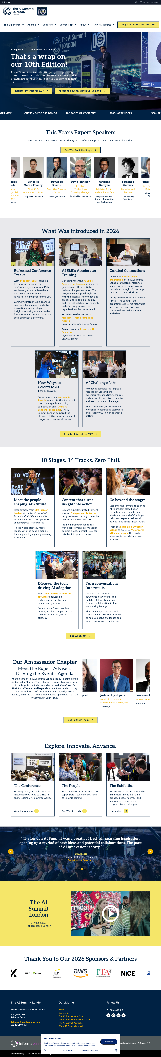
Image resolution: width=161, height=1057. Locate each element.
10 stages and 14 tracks (82, 513)
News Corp (80, 855)
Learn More (116, 811)
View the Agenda (23, 811)
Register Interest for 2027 (136, 24)
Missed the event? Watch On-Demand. (80, 90)
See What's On (78, 635)
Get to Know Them (78, 719)
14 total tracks (28, 280)
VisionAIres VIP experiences (127, 531)
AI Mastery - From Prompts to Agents (77, 317)
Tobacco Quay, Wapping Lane (25, 1022)
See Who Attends (71, 811)
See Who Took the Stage (78, 150)
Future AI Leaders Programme (52, 408)
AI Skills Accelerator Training (77, 282)
